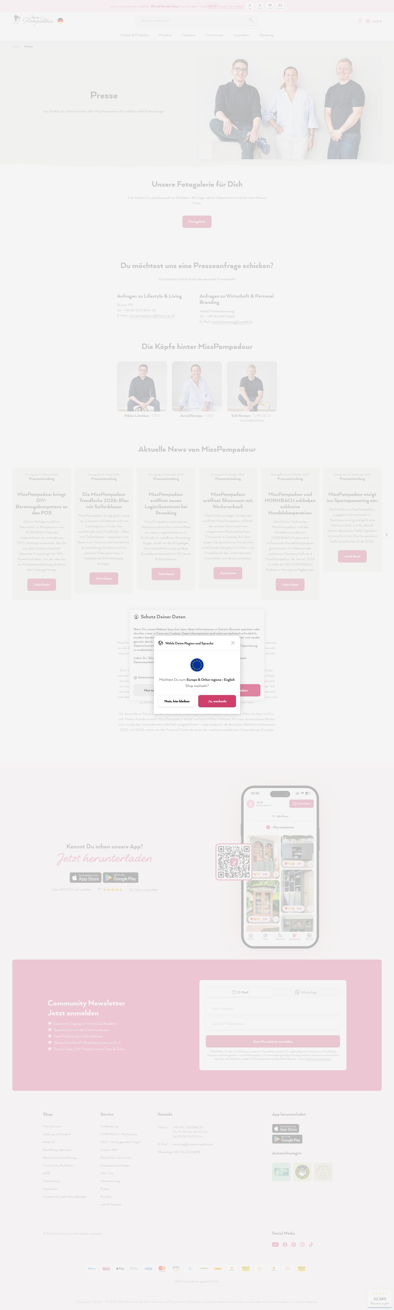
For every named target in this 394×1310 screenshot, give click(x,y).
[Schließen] (233, 643)
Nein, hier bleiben (177, 701)
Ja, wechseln (217, 701)
